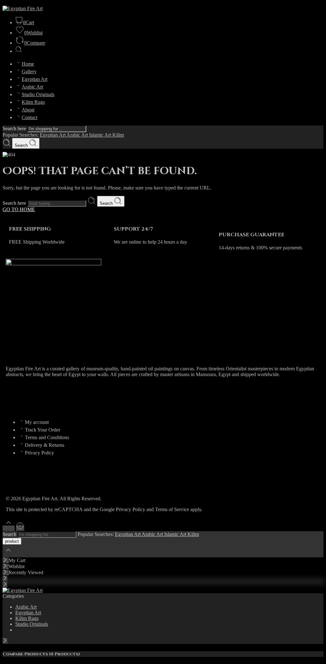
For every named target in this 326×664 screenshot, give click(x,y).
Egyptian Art (34, 79)
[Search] (18, 51)
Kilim (118, 135)
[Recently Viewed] (20, 528)
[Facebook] (14, 397)
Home (28, 64)
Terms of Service (172, 509)
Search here (15, 128)
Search (22, 145)
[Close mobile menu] (5, 584)
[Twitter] (31, 397)
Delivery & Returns (44, 445)
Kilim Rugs (33, 102)
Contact (29, 117)
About (28, 109)
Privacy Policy (39, 452)
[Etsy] (82, 397)
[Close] (6, 560)
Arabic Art (32, 86)
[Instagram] (48, 397)
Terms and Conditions (47, 437)
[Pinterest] (65, 397)
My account (37, 422)
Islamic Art (100, 135)
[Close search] (8, 554)
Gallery (29, 71)
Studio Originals (38, 94)
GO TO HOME (19, 209)
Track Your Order (42, 429)
